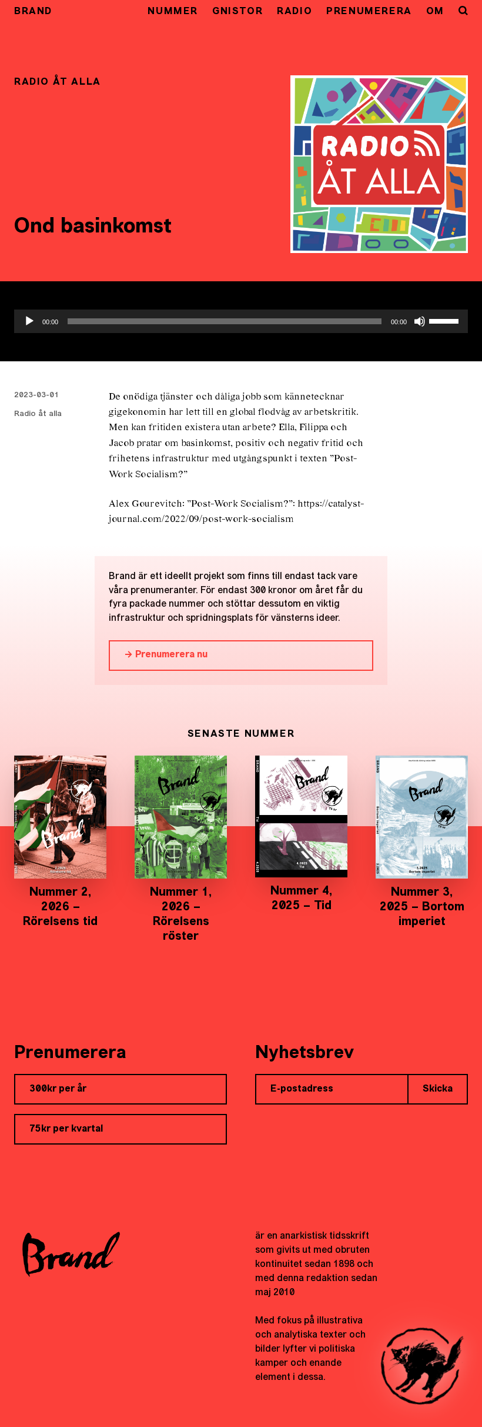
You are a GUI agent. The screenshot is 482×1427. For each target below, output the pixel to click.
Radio (294, 11)
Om (435, 11)
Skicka (438, 1089)
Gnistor (237, 11)
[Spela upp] (29, 321)
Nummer (173, 11)
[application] (241, 321)
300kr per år (57, 1089)
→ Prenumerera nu (165, 655)
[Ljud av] (420, 321)
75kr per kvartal (66, 1129)
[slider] (445, 320)
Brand (33, 11)
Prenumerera (369, 11)
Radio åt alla (38, 414)
